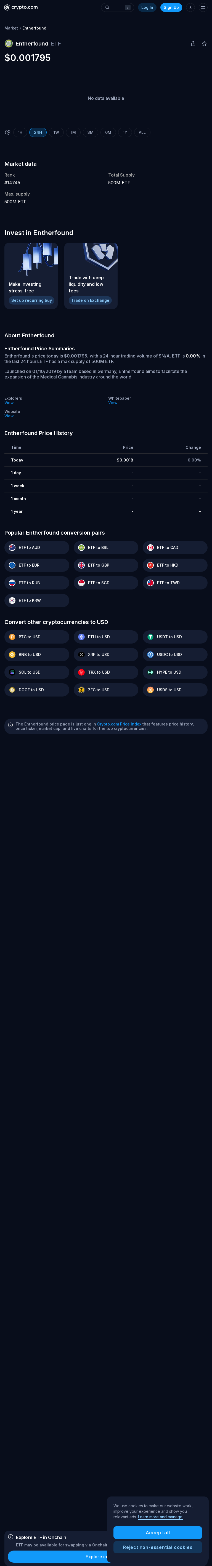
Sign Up (171, 7)
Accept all (158, 1532)
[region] (158, 1529)
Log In (147, 7)
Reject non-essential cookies (157, 1547)
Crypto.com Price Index (119, 724)
